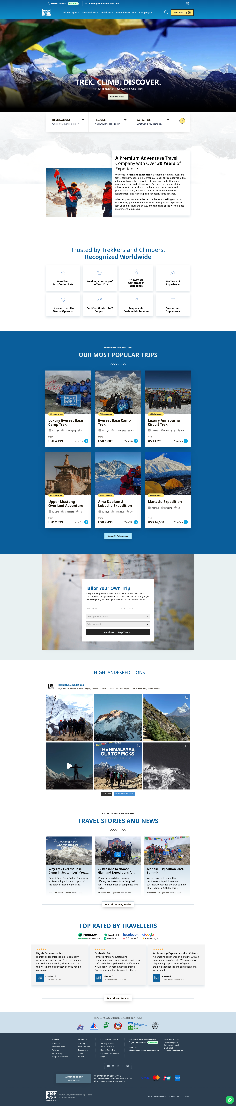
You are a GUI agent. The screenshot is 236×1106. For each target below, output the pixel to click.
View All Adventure (118, 535)
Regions (100, 119)
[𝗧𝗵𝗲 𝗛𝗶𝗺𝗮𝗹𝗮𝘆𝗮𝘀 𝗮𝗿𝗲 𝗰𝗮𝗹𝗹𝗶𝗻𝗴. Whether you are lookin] (166, 765)
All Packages (71, 12)
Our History (57, 1053)
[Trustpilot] (111, 936)
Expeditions (83, 1050)
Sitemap (186, 1096)
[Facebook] (131, 936)
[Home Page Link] (51, 1096)
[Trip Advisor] (89, 936)
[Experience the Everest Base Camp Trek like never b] (69, 765)
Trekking (81, 1043)
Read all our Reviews (118, 998)
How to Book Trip (107, 1050)
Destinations (90, 12)
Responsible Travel (60, 1056)
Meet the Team (58, 1046)
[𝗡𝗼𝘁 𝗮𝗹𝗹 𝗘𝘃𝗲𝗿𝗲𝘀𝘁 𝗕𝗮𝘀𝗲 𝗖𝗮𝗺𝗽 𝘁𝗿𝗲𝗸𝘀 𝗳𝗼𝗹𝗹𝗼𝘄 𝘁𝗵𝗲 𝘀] (166, 717)
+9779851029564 (64, 3)
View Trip (68, 409)
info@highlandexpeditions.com (103, 3)
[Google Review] (150, 936)
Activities (107, 12)
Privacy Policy (175, 1096)
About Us (56, 1043)
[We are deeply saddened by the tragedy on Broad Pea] (117, 717)
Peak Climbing (84, 1046)
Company (145, 12)
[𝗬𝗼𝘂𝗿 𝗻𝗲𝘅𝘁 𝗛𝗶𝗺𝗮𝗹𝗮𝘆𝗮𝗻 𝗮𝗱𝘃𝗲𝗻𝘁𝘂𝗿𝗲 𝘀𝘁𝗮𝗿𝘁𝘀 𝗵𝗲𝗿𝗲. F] (117, 765)
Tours (80, 1053)
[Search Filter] (182, 121)
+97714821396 (178, 1051)
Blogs (102, 1056)
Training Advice (106, 1043)
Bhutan (81, 1056)
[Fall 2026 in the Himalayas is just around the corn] (69, 717)
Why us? (55, 1050)
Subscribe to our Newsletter (74, 1078)
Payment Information (109, 1053)
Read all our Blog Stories (118, 904)
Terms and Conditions (157, 1096)
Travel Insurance (107, 1046)
